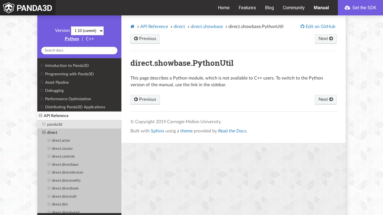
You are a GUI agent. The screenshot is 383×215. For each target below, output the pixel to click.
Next (324, 38)
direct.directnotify (66, 181)
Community (294, 7)
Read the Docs (232, 131)
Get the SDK (363, 7)
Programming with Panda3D (69, 74)
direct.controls (63, 156)
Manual (321, 7)
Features (247, 7)
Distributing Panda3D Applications (75, 107)
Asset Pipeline (57, 82)
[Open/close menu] (41, 65)
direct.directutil (64, 196)
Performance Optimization (68, 99)
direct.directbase (65, 165)
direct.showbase (207, 26)
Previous (147, 38)
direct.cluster (62, 149)
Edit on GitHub (319, 26)
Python (72, 39)
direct (52, 132)
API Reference (56, 116)
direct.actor (61, 140)
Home (224, 7)
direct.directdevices (67, 172)
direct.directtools (65, 188)
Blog (269, 7)
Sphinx (157, 131)
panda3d (54, 124)
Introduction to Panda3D (67, 66)
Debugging (54, 90)
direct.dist (60, 204)
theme (186, 131)
